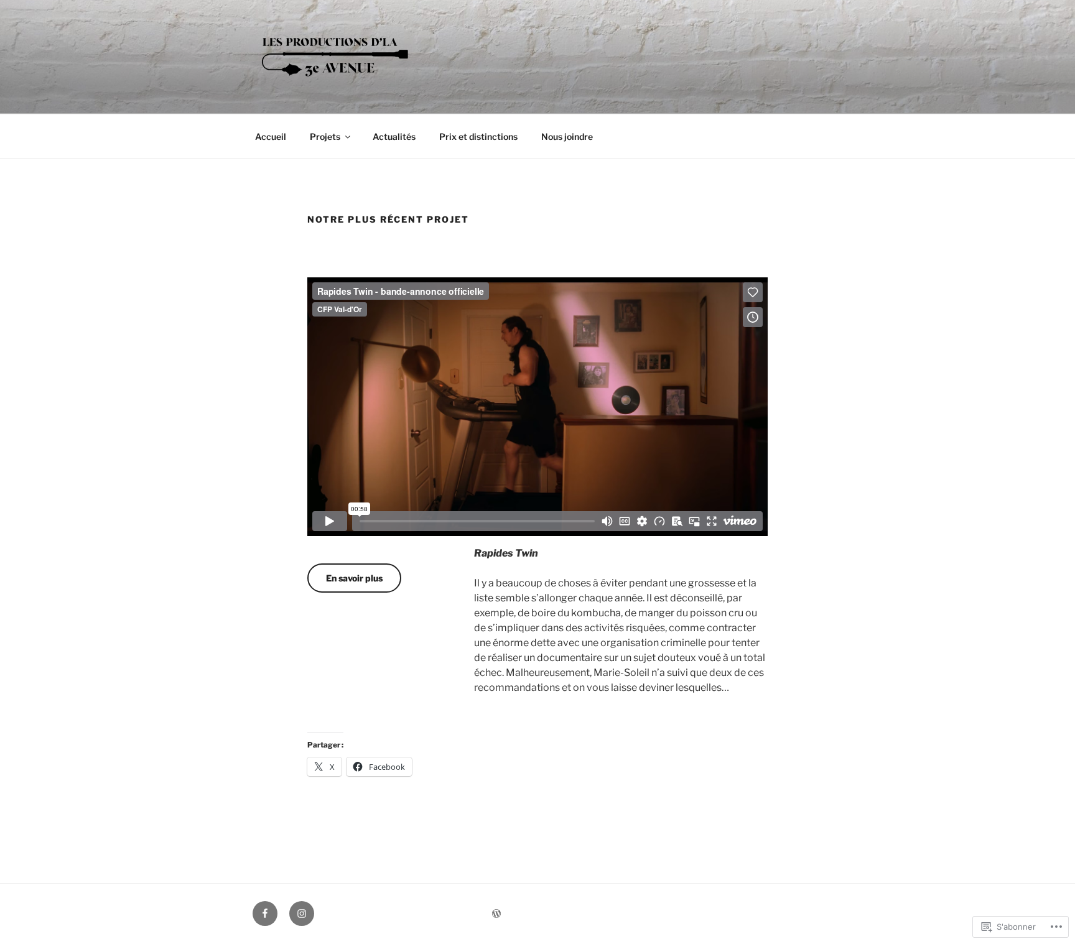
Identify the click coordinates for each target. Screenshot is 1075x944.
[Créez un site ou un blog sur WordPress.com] (496, 914)
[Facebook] (265, 913)
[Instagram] (301, 913)
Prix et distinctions (478, 136)
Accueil (270, 136)
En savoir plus (354, 578)
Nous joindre (567, 136)
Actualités (394, 136)
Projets (325, 136)
